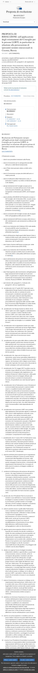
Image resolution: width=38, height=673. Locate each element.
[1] (19, 210)
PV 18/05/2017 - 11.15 (13, 119)
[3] (12, 255)
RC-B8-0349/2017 (14, 90)
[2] (18, 232)
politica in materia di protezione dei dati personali (16, 667)
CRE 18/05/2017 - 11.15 (14, 121)
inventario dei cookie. (29, 669)
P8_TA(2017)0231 (12, 126)
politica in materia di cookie (10, 669)
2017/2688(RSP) (16, 96)
